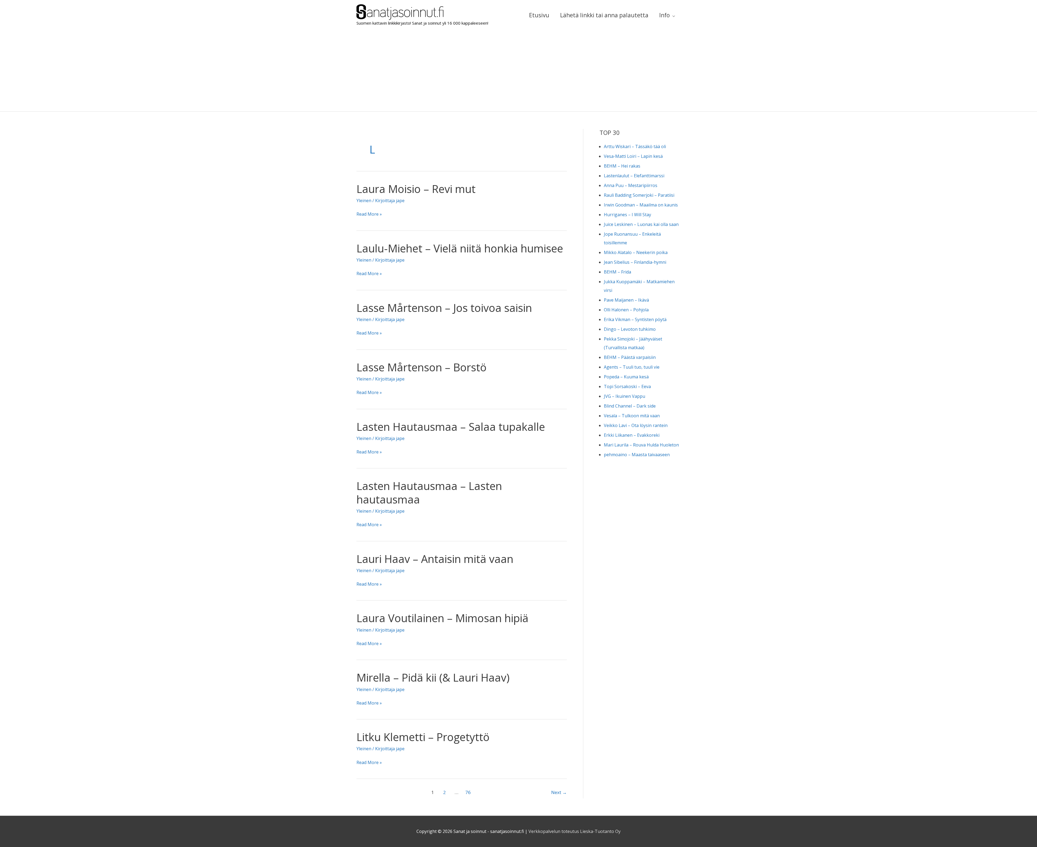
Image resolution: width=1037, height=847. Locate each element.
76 (468, 792)
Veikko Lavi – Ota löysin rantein (636, 425)
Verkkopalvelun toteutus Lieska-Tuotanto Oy (574, 831)
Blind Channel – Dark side (630, 406)
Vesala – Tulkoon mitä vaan (632, 416)
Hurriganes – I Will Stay (627, 215)
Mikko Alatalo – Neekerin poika (636, 252)
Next (559, 792)
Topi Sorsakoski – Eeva (627, 386)
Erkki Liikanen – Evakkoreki (631, 435)
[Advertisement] (518, 71)
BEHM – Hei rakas (622, 166)
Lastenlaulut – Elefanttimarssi (634, 176)
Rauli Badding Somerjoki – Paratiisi (639, 195)
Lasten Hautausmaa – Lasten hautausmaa (429, 492)
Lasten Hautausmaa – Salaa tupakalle (450, 426)
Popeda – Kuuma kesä (626, 377)
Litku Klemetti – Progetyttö (423, 736)
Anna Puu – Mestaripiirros (630, 185)
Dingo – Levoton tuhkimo (630, 329)
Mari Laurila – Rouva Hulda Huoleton (641, 445)
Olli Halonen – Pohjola (626, 310)
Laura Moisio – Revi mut (416, 188)
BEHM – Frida (617, 272)
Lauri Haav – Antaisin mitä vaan (434, 558)
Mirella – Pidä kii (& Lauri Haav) (433, 677)
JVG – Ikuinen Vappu (624, 396)
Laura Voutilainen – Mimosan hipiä (442, 618)
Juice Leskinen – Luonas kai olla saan (641, 224)
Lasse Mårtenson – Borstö (421, 367)
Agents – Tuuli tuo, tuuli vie (631, 367)
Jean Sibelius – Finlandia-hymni (635, 262)
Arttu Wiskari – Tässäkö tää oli (635, 146)
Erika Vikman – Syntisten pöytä (635, 319)
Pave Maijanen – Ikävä (626, 300)
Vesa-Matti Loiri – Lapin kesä (633, 156)
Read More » (369, 214)
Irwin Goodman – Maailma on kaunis (641, 205)
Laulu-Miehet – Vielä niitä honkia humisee (459, 248)
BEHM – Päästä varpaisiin (630, 357)
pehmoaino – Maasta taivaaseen (637, 455)
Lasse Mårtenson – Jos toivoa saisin (444, 307)
